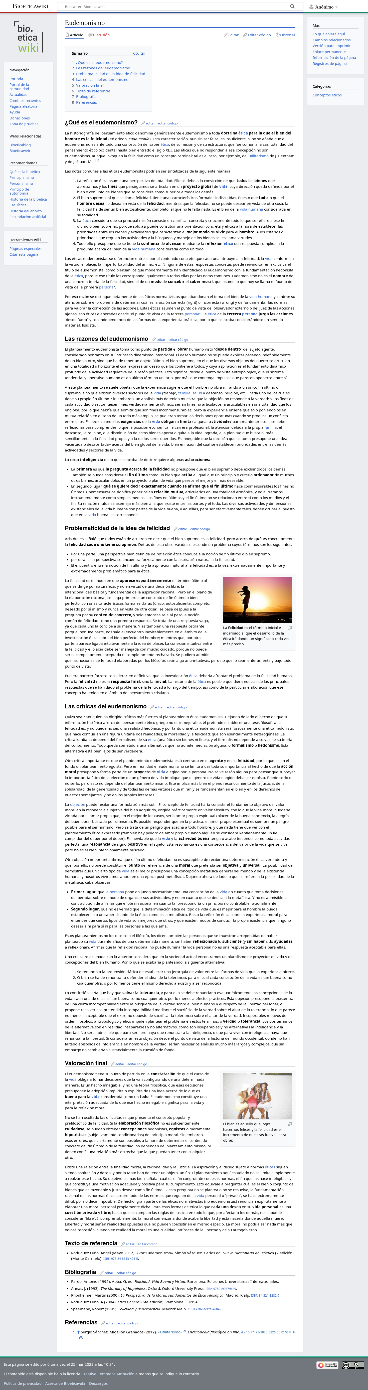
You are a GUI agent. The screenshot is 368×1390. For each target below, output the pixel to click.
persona (106, 286)
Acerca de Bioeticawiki (65, 1383)
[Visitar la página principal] (28, 37)
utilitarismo (259, 155)
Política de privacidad (23, 1383)
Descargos (98, 1383)
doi (243, 1332)
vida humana (251, 209)
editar (150, 123)
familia (184, 392)
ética (243, 132)
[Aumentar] (289, 627)
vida (223, 186)
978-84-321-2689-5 (209, 1309)
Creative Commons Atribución (107, 1373)
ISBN (106, 1259)
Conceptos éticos (327, 95)
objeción (77, 804)
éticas (270, 1166)
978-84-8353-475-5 (124, 1259)
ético (164, 144)
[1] (97, 160)
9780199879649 (224, 1289)
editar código (168, 123)
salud (197, 392)
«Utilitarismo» (170, 1331)
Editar (233, 34)
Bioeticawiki (30, 6)
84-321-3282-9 (269, 1295)
